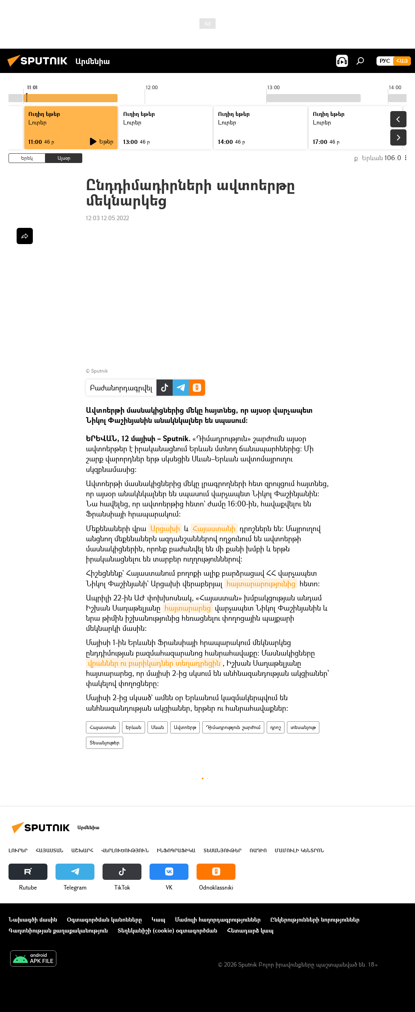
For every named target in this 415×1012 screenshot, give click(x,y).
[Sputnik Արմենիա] (39, 67)
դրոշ (275, 727)
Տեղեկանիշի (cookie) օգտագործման (167, 930)
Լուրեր (18, 850)
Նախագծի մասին (33, 919)
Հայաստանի (214, 528)
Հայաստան (103, 727)
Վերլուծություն (125, 850)
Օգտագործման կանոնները (104, 919)
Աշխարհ (82, 850)
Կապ (158, 919)
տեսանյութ (303, 727)
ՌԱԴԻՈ (258, 850)
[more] (25, 236)
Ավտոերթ (185, 727)
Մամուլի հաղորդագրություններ (218, 919)
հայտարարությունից (261, 583)
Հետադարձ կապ (250, 930)
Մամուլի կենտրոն (299, 850)
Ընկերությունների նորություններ (314, 919)
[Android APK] (33, 959)
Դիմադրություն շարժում (233, 727)
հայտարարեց (188, 608)
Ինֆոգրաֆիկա (176, 850)
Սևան (157, 727)
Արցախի (165, 528)
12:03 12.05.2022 (107, 218)
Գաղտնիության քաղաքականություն (58, 930)
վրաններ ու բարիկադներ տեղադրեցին (154, 663)
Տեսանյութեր (105, 742)
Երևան (133, 727)
